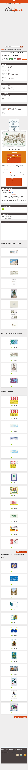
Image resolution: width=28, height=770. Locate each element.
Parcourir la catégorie (21, 717)
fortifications (12, 109)
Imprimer (14, 185)
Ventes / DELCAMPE (7, 192)
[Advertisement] (14, 28)
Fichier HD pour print (7, 218)
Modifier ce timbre (14, 155)
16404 (10, 3)
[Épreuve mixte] (14, 324)
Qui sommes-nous (18, 749)
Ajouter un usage (14, 157)
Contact (7, 749)
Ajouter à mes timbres (8, 209)
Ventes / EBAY (6, 190)
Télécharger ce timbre (7, 216)
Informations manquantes (14, 159)
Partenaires (11, 749)
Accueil (2, 49)
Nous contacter (14, 162)
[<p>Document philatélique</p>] (14, 283)
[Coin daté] (14, 272)
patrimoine (4, 110)
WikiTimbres (15, 752)
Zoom (14, 182)
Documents (14, 178)
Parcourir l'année (22, 551)
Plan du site (12, 750)
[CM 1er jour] (14, 293)
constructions (18, 109)
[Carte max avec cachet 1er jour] (14, 262)
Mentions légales (5, 750)
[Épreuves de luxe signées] (14, 304)
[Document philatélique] (14, 314)
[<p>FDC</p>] (14, 251)
